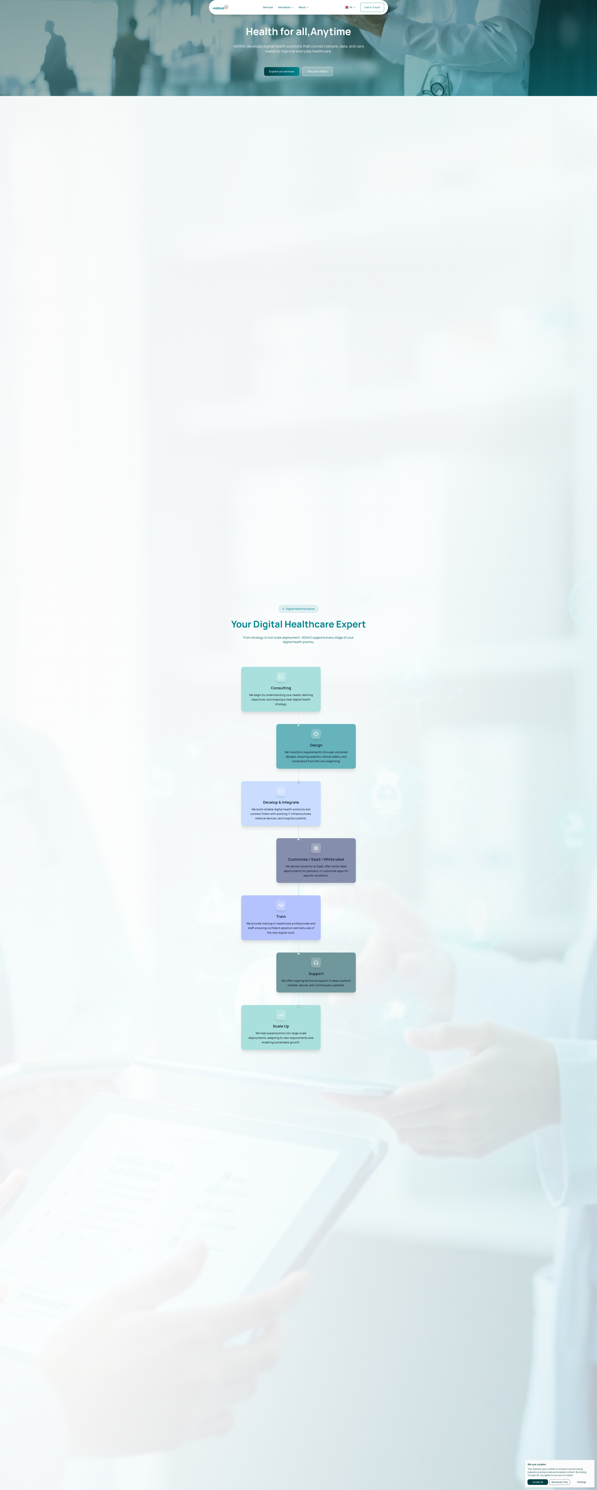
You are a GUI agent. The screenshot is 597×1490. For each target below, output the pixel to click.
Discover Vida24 (318, 71)
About (302, 9)
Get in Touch (372, 9)
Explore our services (281, 71)
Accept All (538, 1482)
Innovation (284, 9)
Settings (581, 1482)
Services (268, 9)
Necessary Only (560, 1482)
